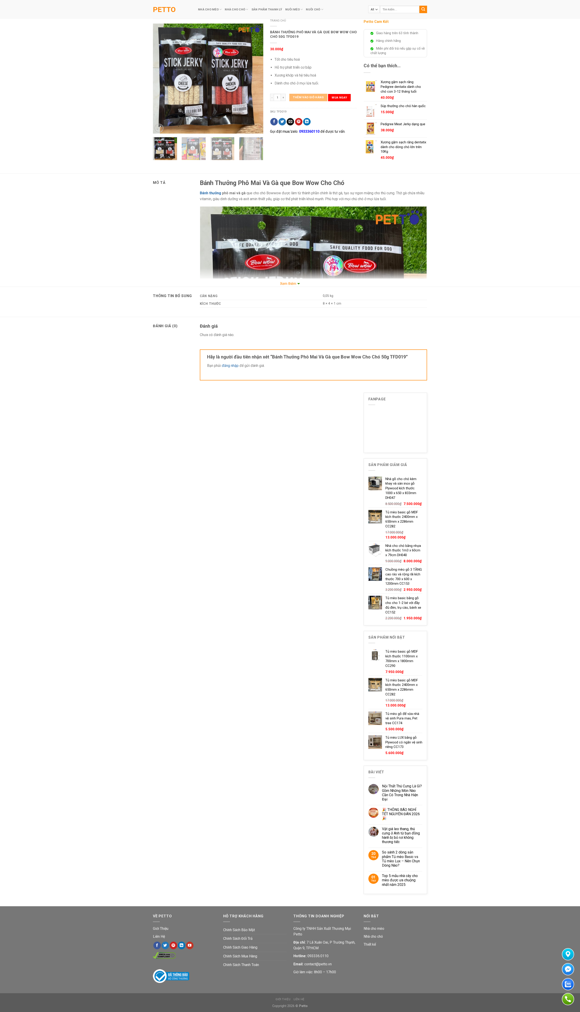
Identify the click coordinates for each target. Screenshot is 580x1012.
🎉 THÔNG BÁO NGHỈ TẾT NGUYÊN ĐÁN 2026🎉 (401, 814)
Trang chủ (278, 20)
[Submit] (423, 9)
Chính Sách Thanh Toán (241, 965)
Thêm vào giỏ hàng (308, 97)
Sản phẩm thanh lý (266, 9)
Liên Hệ (159, 936)
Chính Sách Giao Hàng (240, 947)
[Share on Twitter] (282, 122)
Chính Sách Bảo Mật (239, 930)
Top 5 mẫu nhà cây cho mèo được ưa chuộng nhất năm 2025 (400, 880)
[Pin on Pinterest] (298, 122)
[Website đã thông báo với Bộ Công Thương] (171, 976)
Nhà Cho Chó (235, 9)
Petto (164, 9)
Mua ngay (339, 97)
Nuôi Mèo (292, 9)
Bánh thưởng (210, 193)
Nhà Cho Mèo (208, 9)
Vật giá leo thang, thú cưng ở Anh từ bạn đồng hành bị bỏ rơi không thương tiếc (401, 835)
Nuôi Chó (313, 9)
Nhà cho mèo (374, 928)
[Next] (255, 78)
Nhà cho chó (373, 936)
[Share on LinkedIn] (307, 122)
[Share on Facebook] (274, 122)
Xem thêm (288, 283)
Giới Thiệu (160, 928)
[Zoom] (159, 128)
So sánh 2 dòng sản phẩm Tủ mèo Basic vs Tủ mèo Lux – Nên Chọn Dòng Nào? (401, 859)
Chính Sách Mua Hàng (240, 956)
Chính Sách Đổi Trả (238, 938)
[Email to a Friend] (290, 122)
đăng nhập (230, 365)
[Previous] (161, 78)
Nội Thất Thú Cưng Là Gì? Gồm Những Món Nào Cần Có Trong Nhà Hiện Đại (402, 792)
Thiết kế (370, 944)
